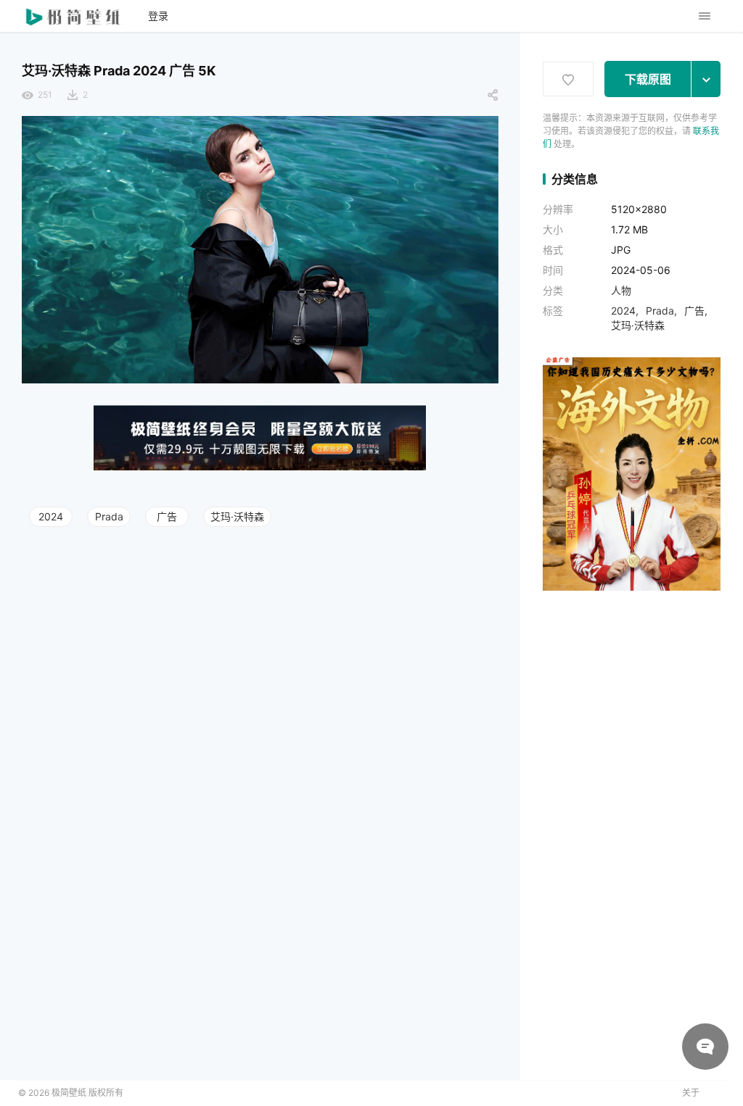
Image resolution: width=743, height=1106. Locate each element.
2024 (50, 516)
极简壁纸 (69, 1092)
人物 (621, 290)
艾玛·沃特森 (237, 516)
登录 (158, 15)
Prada (109, 516)
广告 (167, 516)
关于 (690, 1092)
